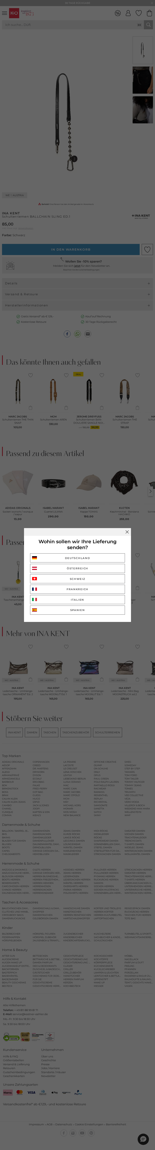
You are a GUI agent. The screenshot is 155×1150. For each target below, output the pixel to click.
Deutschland (77, 558)
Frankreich (77, 589)
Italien (77, 599)
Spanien (77, 610)
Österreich (77, 568)
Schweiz (77, 578)
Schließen (127, 532)
